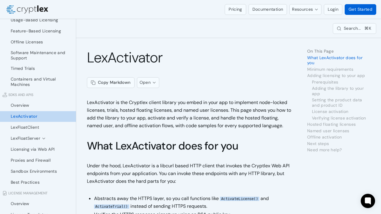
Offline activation (324, 137)
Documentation (267, 9)
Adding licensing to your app (336, 75)
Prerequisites (325, 82)
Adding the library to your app (338, 91)
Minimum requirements (330, 69)
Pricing (235, 9)
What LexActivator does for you (162, 146)
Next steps (318, 143)
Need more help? (324, 149)
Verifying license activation (339, 118)
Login (333, 9)
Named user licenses (328, 130)
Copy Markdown (114, 82)
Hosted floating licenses (331, 124)
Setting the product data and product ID (337, 102)
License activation (330, 111)
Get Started (360, 9)
